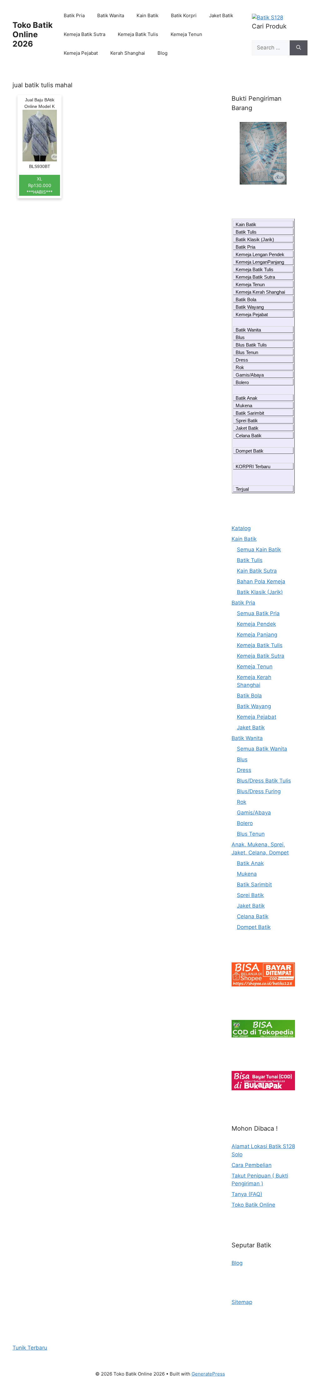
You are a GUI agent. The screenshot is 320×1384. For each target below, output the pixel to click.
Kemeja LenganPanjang (260, 262)
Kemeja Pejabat (81, 53)
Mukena (244, 405)
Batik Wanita (110, 15)
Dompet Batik (249, 451)
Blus (240, 337)
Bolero (242, 382)
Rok (240, 367)
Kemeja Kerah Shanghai (260, 292)
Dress (242, 359)
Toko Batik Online (253, 1205)
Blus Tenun (247, 352)
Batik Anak (247, 398)
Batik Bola (246, 299)
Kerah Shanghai (127, 53)
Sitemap (242, 1302)
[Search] (299, 47)
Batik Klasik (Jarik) (255, 239)
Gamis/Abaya (250, 375)
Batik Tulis (246, 232)
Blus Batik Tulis (251, 344)
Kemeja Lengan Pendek (260, 254)
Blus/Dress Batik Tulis (264, 781)
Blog (163, 53)
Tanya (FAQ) (247, 1194)
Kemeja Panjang (257, 634)
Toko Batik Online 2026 (32, 34)
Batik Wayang (250, 307)
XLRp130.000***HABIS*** (39, 185)
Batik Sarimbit (250, 413)
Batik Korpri (184, 15)
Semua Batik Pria (258, 613)
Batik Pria (74, 15)
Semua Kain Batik (259, 549)
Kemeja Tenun (186, 34)
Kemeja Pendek (256, 624)
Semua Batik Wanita (262, 749)
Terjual (242, 489)
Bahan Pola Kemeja (261, 581)
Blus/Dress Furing (259, 791)
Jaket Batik (221, 15)
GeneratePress (208, 1374)
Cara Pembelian (252, 1165)
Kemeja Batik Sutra (84, 34)
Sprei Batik (247, 420)
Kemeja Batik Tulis (138, 34)
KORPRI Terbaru (253, 466)
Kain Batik (147, 15)
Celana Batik (249, 435)
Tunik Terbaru (29, 1348)
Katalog (241, 528)
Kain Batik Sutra (257, 571)
